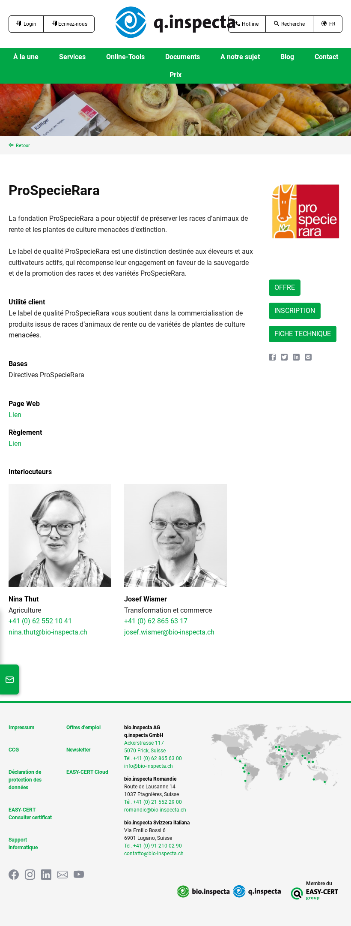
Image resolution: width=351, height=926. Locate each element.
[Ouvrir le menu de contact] (9, 679)
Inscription (294, 311)
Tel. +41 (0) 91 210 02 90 (153, 846)
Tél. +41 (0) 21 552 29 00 (153, 802)
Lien (15, 415)
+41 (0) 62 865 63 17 (155, 621)
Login (28, 24)
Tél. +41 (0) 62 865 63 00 (153, 758)
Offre (284, 287)
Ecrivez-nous (72, 24)
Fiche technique (302, 334)
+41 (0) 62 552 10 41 (40, 621)
